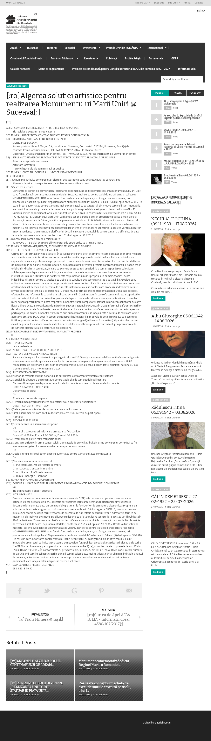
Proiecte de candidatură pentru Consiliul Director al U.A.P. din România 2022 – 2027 (121, 68)
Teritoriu (52, 47)
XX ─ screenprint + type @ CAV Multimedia (181, 102)
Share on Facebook (19, 590)
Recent (178, 92)
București (32, 47)
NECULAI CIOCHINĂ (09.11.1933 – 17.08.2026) (173, 221)
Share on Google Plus (74, 590)
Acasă (11, 48)
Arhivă (187, 2)
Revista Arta (91, 58)
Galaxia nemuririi (20, 68)
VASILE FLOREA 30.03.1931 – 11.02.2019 (180, 131)
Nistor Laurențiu (173, 229)
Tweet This (47, 590)
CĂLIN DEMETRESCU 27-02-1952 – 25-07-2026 (175, 499)
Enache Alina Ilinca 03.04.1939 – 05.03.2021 (182, 176)
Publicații (111, 58)
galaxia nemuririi (160, 211)
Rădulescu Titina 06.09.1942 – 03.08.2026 (173, 410)
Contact (199, 2)
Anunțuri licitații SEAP (17, 86)
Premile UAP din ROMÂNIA (120, 48)
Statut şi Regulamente (51, 68)
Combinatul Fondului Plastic (26, 58)
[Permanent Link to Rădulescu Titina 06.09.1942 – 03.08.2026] (178, 435)
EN (198, 10)
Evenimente (87, 48)
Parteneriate (156, 58)
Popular (160, 92)
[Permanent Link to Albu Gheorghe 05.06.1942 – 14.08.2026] (178, 344)
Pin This (101, 590)
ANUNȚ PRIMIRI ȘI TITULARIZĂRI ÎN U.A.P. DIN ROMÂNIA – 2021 (184, 162)
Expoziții (70, 47)
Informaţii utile (187, 68)
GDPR (174, 58)
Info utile (172, 3)
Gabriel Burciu (163, 722)
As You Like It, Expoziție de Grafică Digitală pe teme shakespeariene (183, 117)
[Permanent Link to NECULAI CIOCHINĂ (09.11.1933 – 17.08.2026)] (178, 249)
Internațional (153, 48)
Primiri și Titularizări (60, 59)
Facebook (195, 92)
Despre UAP (140, 3)
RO (203, 10)
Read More (158, 298)
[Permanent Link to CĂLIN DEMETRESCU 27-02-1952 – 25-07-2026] (178, 524)
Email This (128, 590)
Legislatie (159, 2)
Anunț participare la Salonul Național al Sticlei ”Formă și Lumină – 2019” (184, 147)
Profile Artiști (133, 58)
